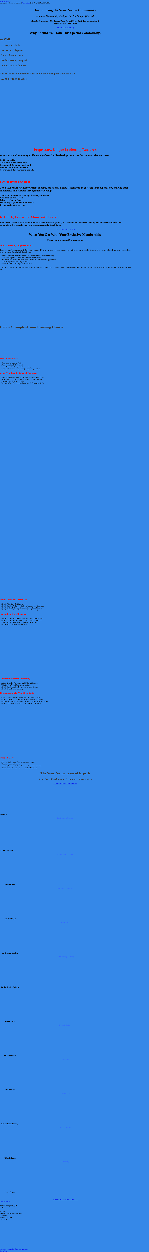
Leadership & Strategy (65, 818)
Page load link (5, 1201)
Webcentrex (26, 3)
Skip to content (5, 1)
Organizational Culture (65, 854)
